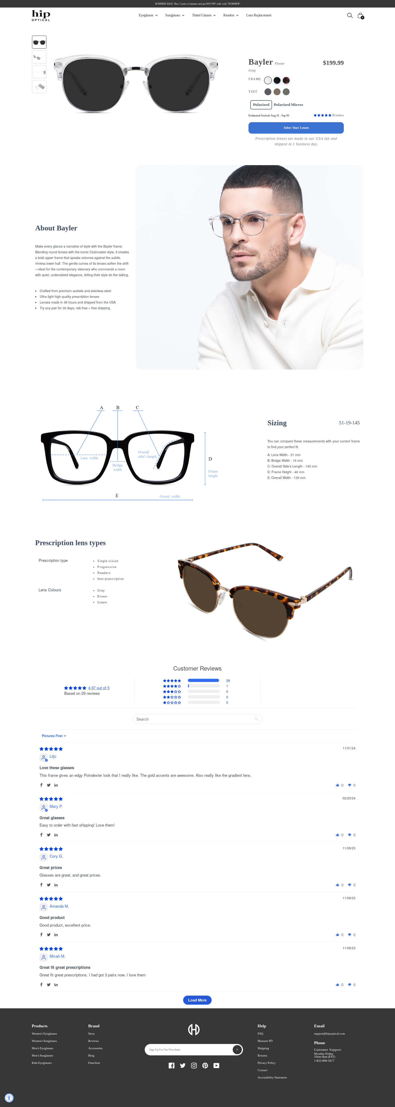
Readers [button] (229, 15)
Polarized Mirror (288, 105)
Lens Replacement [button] (258, 15)
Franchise (94, 1063)
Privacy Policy (267, 1063)
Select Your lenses (296, 127)
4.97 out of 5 (98, 687)
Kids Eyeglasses (42, 1063)
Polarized (261, 105)
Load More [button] (197, 1000)
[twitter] (183, 1065)
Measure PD (265, 1041)
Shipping (263, 1048)
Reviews (93, 1041)
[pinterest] (205, 1065)
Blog (91, 1055)
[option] (135, 78)
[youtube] (216, 1065)
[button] (323, 115)
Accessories (95, 1048)
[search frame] (350, 15)
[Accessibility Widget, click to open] (9, 1097)
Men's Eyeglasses (42, 1048)
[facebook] (171, 1065)
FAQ (260, 1033)
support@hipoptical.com (329, 1033)
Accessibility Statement (272, 1077)
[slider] (51, 748)
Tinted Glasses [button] (202, 15)
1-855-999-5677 (324, 1060)
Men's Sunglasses (42, 1055)
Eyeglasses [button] (146, 15)
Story (91, 1033)
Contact (262, 1070)
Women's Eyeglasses (44, 1033)
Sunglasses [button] (173, 15)
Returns (262, 1055)
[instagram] (194, 1065)
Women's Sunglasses (44, 1041)
